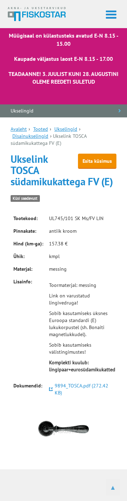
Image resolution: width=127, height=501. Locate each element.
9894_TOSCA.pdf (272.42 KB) (81, 389)
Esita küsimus (97, 161)
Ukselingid (22, 111)
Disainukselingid (30, 136)
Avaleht (19, 129)
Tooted (40, 129)
